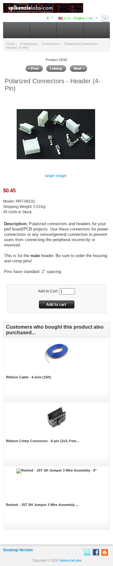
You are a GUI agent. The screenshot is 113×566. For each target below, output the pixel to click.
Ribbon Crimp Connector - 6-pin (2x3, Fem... (42, 441)
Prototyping (28, 44)
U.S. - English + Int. (78, 18)
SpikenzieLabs (70, 560)
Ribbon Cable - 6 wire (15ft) (28, 377)
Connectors (51, 44)
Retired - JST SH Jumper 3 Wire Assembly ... (42, 505)
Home (10, 44)
